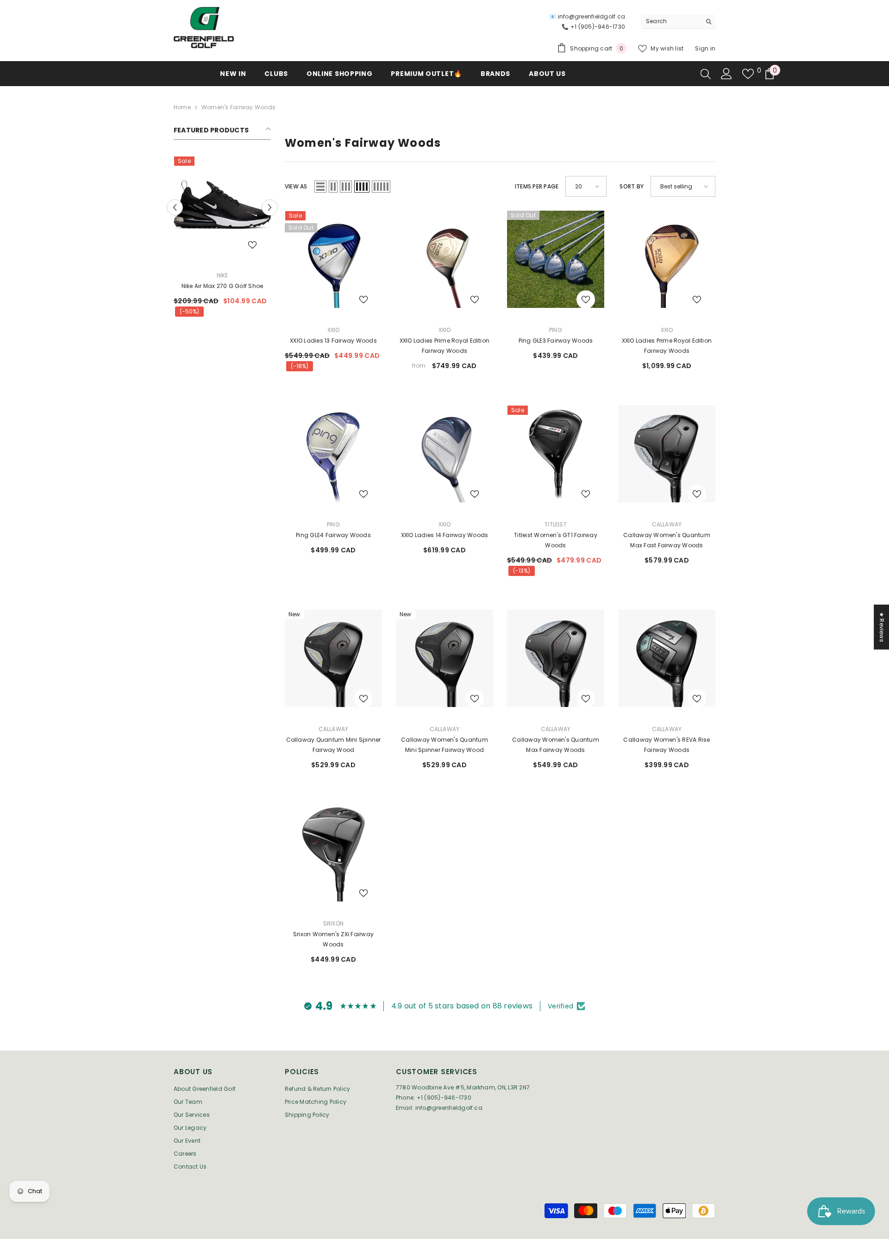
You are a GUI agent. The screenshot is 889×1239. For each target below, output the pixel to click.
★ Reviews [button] (882, 627)
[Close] (553, 511)
